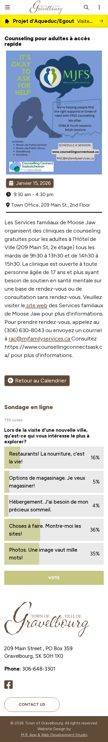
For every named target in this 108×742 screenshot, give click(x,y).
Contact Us (32, 704)
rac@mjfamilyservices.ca (40, 338)
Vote (54, 577)
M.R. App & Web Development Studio (54, 734)
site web (36, 305)
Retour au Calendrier (40, 380)
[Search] (86, 7)
